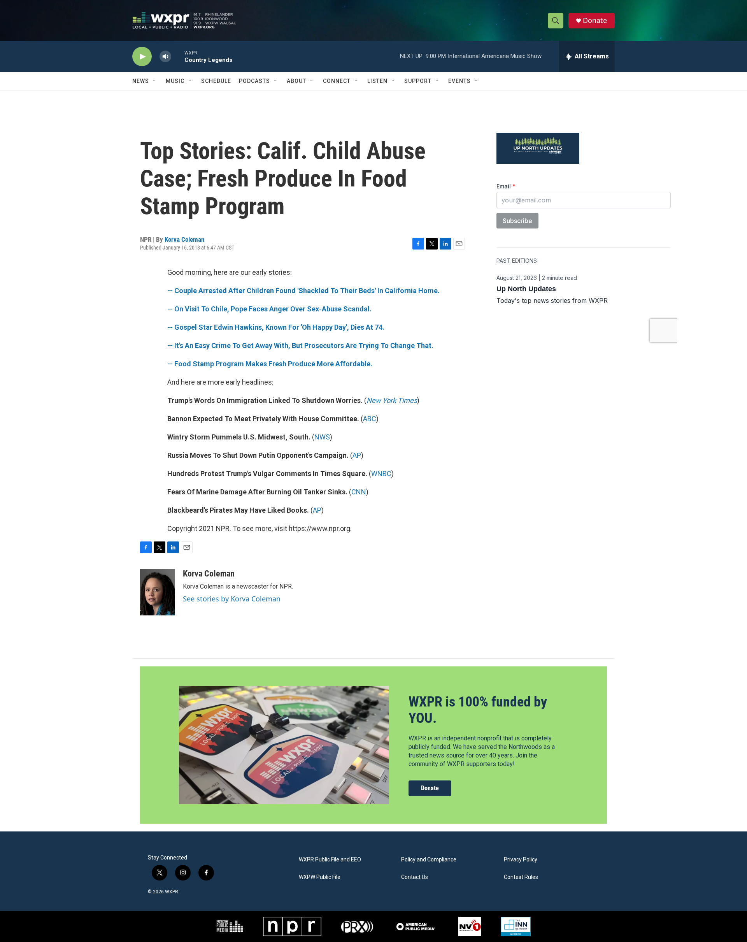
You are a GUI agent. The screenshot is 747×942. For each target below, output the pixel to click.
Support (417, 81)
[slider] (178, 56)
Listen (377, 81)
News (140, 81)
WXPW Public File (319, 877)
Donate (595, 20)
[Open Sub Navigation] (155, 81)
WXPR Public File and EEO (330, 860)
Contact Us (414, 877)
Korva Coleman (184, 239)
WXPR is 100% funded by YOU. (478, 710)
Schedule (216, 81)
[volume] (165, 56)
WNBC (381, 473)
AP (356, 455)
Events (459, 81)
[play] (142, 56)
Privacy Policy (520, 860)
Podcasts (254, 81)
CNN (358, 492)
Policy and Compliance (428, 860)
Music (175, 81)
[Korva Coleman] (157, 592)
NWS (322, 437)
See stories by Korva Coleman (232, 598)
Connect (337, 81)
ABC (369, 419)
